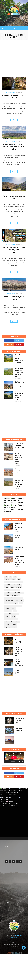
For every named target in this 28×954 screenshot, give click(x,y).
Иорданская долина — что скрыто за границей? (14, 96)
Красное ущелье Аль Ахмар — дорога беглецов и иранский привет (19, 372)
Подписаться (8, 511)
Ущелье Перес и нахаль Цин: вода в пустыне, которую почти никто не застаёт (19, 458)
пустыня (13, 616)
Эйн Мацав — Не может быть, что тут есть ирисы (19, 384)
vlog (19, 579)
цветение (14, 624)
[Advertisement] (14, 60)
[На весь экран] (22, 761)
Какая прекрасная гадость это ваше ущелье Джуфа (14, 248)
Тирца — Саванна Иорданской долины (14, 297)
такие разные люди (14, 621)
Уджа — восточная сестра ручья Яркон (14, 197)
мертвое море (19, 597)
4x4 (6, 576)
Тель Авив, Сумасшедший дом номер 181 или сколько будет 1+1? (18, 651)
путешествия (8, 619)
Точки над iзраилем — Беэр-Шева (18, 672)
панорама (7, 608)
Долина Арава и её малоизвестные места (19, 526)
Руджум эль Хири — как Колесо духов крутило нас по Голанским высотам (19, 560)
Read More (14, 857)
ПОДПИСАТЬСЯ (15, 800)
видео (7, 587)
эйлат (15, 627)
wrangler (7, 581)
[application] (14, 757)
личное (7, 597)
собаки (7, 621)
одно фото (8, 605)
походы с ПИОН (8, 613)
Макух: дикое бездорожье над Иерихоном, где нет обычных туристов (19, 482)
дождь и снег (8, 592)
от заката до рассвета (17, 605)
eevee (15, 576)
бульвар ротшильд (17, 584)
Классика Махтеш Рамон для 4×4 (18, 471)
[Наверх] (24, 948)
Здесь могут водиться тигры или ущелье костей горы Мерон (19, 395)
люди (12, 597)
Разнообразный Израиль (19, 548)
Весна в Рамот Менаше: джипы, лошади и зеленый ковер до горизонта (19, 358)
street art (13, 579)
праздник (16, 613)
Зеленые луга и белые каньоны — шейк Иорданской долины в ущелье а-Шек (14, 146)
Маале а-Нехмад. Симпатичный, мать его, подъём (19, 445)
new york (7, 579)
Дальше (14, 120)
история (7, 595)
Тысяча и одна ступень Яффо (19, 641)
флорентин (8, 624)
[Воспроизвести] (6, 761)
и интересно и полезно (18, 592)
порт (15, 611)
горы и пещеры (8, 589)
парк (13, 608)
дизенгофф (16, 589)
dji (10, 576)
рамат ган (15, 619)
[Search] (25, 28)
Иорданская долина (6, 89)
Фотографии (14, 581)
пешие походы (8, 611)
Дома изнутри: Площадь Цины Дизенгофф (19, 730)
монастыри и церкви (9, 600)
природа (7, 616)
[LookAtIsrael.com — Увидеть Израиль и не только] (14, 9)
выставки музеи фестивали (16, 587)
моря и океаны (19, 600)
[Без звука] (19, 761)
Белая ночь (4, 910)
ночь (21, 603)
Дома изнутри (5, 908)
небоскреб (7, 603)
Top (14, 950)
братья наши (8, 584)
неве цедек (15, 603)
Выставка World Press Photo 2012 (19, 720)
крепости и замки (15, 595)
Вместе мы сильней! (18, 740)
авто (20, 581)
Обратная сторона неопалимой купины (18, 538)
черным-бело (8, 627)
